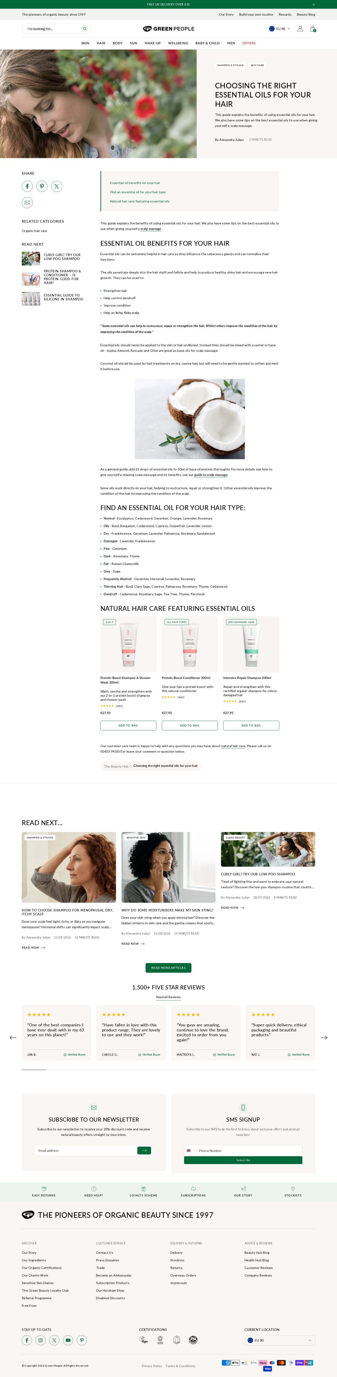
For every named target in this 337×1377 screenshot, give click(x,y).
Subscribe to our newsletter (94, 1119)
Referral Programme (37, 1298)
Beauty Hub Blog (257, 1252)
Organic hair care (34, 231)
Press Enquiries (107, 1260)
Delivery (176, 1252)
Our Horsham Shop (110, 1290)
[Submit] (144, 1150)
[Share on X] (56, 187)
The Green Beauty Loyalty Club (45, 1290)
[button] (313, 4)
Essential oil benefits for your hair (135, 183)
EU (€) (280, 29)
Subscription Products (113, 1283)
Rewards (285, 14)
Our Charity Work (35, 1275)
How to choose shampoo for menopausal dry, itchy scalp (67, 912)
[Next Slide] (324, 1038)
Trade (100, 1268)
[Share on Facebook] (27, 187)
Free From (29, 1305)
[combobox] (191, 1150)
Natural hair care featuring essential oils (140, 201)
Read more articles (168, 967)
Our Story (226, 14)
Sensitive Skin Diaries (38, 1283)
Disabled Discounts (110, 1298)
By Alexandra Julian (229, 140)
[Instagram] (41, 1341)
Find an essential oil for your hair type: (138, 192)
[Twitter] (54, 1341)
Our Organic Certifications (42, 1268)
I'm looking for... (40, 28)
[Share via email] (27, 203)
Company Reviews (258, 1275)
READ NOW (30, 947)
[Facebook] (27, 1341)
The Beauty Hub (116, 766)
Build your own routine (256, 14)
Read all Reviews (168, 997)
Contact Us (104, 1252)
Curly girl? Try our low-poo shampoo (258, 874)
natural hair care (233, 746)
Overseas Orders (183, 1275)
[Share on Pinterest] (41, 187)
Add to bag (128, 725)
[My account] (300, 28)
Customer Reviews (259, 1268)
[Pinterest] (82, 1341)
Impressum (178, 1283)
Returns (176, 1268)
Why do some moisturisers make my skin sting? (167, 910)
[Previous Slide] (13, 1038)
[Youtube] (68, 1341)
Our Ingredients (34, 1260)
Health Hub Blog (257, 1260)
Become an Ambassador (114, 1275)
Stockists (177, 1260)
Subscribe (243, 1160)
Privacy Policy (152, 1366)
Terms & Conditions (180, 1366)
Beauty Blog (306, 14)
